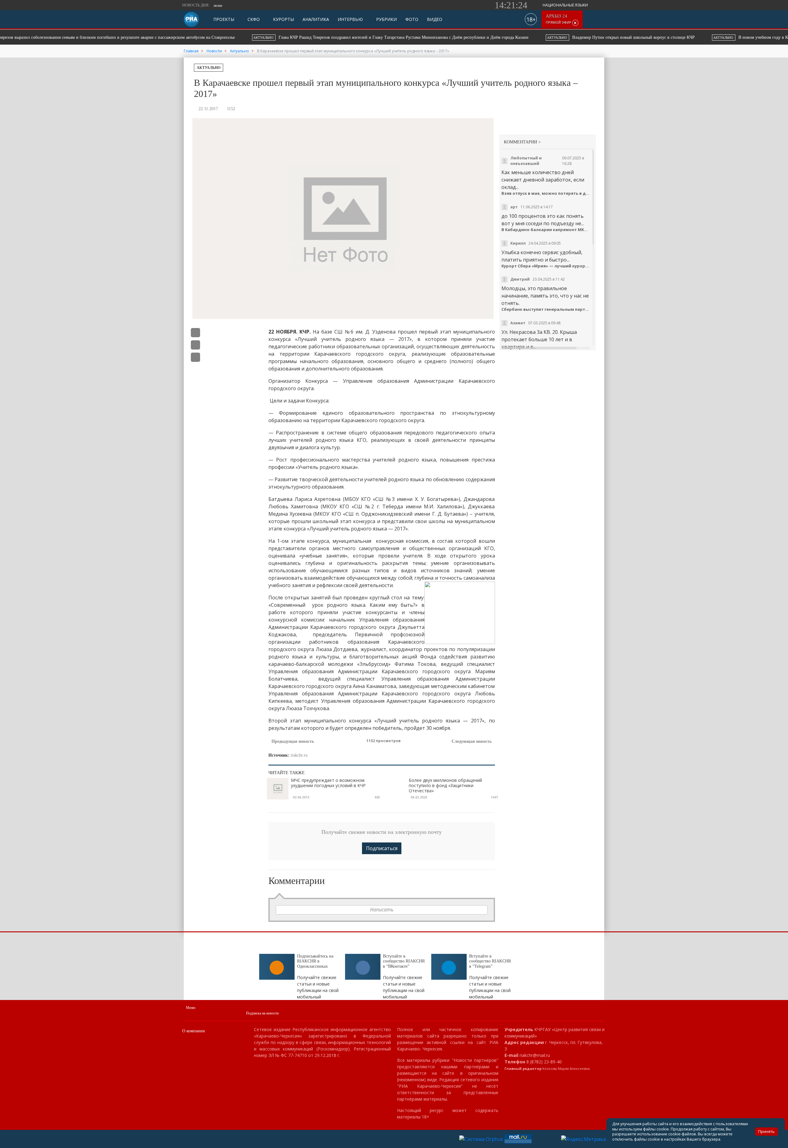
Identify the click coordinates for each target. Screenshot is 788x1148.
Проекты (223, 19)
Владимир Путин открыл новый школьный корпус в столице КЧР (394, 37)
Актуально (208, 68)
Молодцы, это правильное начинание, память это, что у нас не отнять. (545, 295)
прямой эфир (559, 19)
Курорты (283, 19)
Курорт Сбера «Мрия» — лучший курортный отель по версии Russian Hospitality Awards (546, 266)
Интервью (350, 19)
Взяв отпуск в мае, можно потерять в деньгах (546, 193)
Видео (434, 19)
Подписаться (381, 848)
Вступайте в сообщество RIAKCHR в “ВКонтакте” (404, 961)
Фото (411, 19)
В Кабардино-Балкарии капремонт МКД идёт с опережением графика (546, 229)
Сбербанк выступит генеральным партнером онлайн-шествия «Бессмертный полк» (546, 309)
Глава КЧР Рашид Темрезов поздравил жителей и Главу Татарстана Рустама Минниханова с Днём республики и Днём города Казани (165, 37)
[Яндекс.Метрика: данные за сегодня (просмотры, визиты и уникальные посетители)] (583, 1139)
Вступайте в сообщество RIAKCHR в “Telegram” (490, 961)
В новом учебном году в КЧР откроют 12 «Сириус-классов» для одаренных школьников (582, 37)
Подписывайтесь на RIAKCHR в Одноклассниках (315, 961)
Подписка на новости (262, 1013)
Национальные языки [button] (566, 5)
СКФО (253, 19)
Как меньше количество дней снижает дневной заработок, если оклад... (542, 179)
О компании (193, 1031)
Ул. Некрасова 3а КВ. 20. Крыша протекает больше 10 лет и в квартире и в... (539, 339)
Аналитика (316, 19)
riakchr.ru (299, 755)
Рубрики (386, 19)
